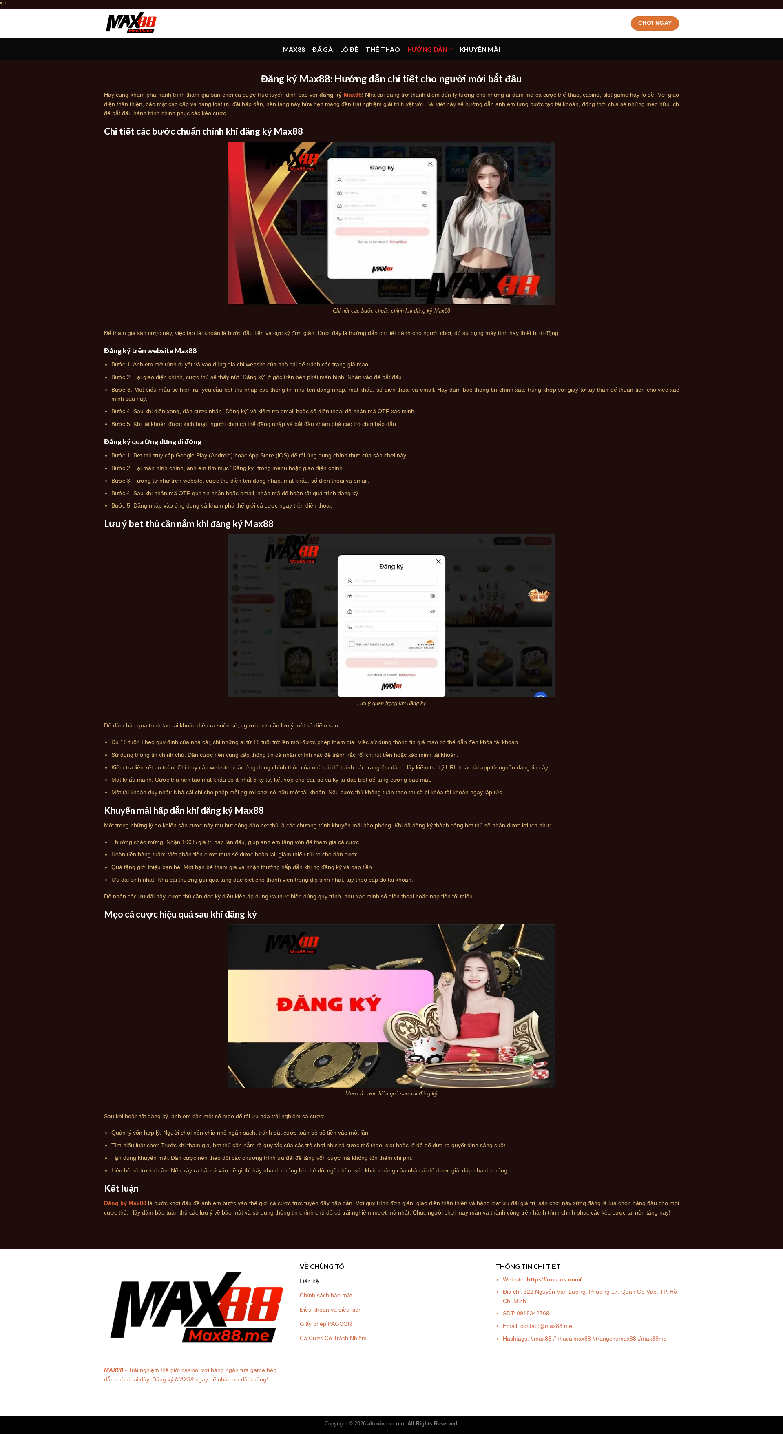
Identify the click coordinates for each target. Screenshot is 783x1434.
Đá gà (322, 49)
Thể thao (383, 49)
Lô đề (349, 49)
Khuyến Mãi (480, 49)
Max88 (294, 49)
